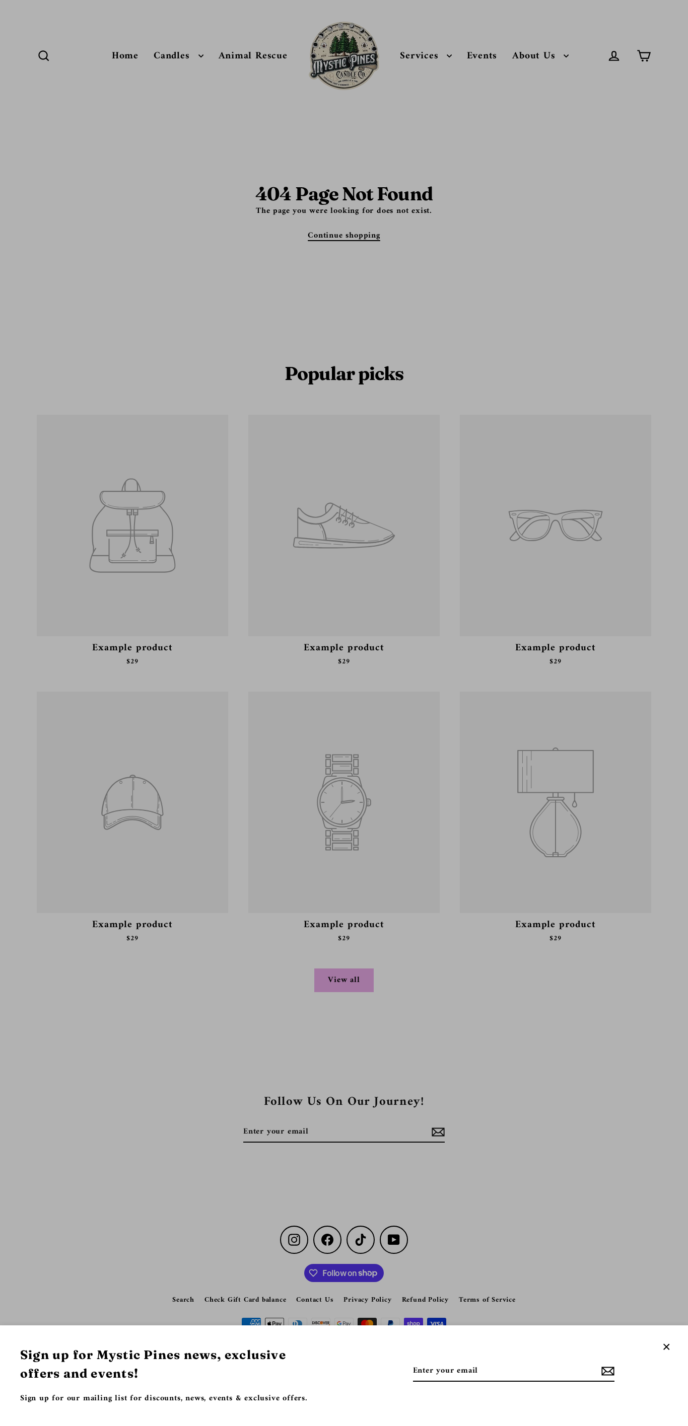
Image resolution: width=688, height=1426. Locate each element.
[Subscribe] (606, 1371)
